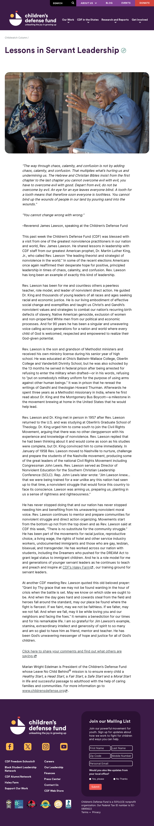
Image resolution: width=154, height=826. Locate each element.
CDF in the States (88, 20)
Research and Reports (115, 20)
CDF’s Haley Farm (76, 567)
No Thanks (122, 779)
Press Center (52, 779)
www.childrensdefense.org (43, 690)
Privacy (96, 812)
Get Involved (140, 20)
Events (126, 3)
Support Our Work (16, 788)
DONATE (144, 3)
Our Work (68, 20)
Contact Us (51, 785)
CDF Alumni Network (18, 776)
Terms (84, 812)
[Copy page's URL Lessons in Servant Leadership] (124, 50)
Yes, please (98, 779)
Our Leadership (53, 767)
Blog (109, 3)
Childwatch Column (16, 37)
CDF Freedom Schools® (20, 761)
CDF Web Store (54, 791)
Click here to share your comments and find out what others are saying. (72, 654)
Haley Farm (12, 782)
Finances (49, 773)
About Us (87, 3)
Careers (49, 761)
